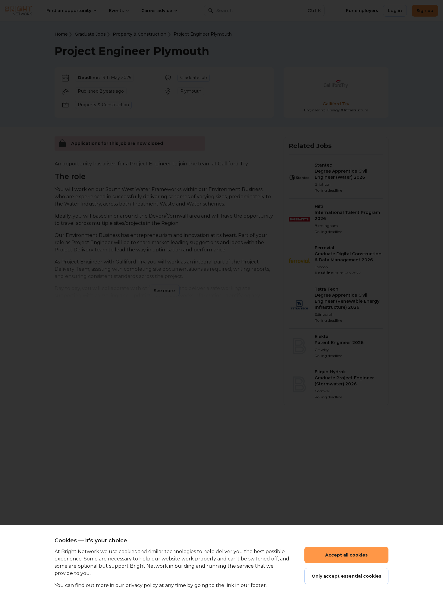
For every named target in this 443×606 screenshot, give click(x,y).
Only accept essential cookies (346, 576)
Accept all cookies (346, 555)
